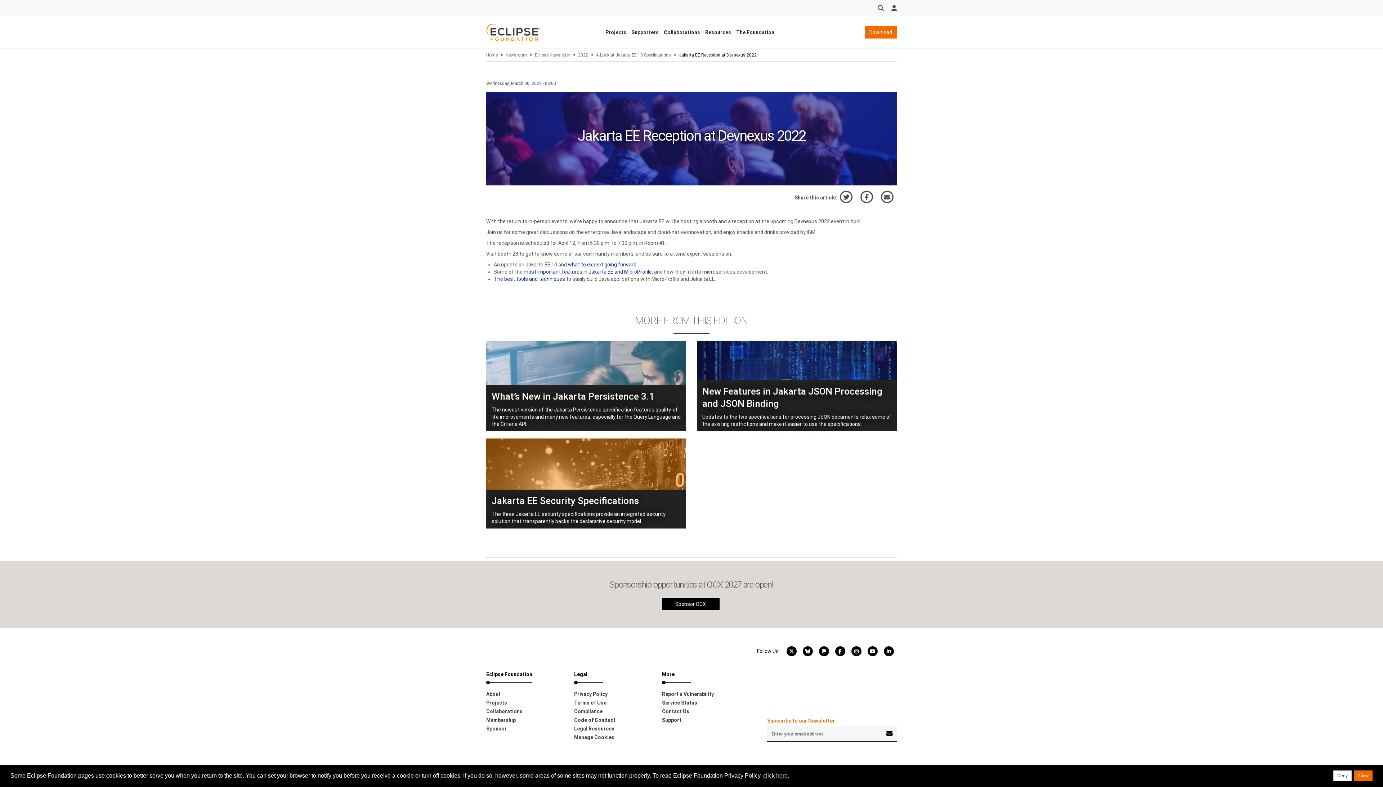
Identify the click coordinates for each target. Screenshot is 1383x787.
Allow (1363, 775)
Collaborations (682, 32)
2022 (583, 55)
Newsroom (516, 55)
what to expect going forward (602, 264)
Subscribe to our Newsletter (801, 721)
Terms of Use (590, 703)
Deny (1342, 775)
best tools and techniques (534, 279)
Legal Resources (594, 729)
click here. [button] (776, 776)
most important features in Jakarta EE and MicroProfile (588, 272)
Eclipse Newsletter (552, 55)
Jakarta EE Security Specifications (565, 500)
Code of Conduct (595, 720)
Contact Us (675, 711)
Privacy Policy (591, 694)
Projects (615, 32)
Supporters (645, 32)
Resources (718, 32)
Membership (501, 720)
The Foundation (755, 32)
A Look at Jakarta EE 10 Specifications (633, 55)
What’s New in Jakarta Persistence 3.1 (573, 396)
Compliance (588, 711)
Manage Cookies (594, 737)
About (493, 694)
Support (671, 720)
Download (880, 32)
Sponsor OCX (690, 604)
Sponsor (496, 729)
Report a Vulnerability (688, 694)
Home (492, 55)
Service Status (679, 703)
